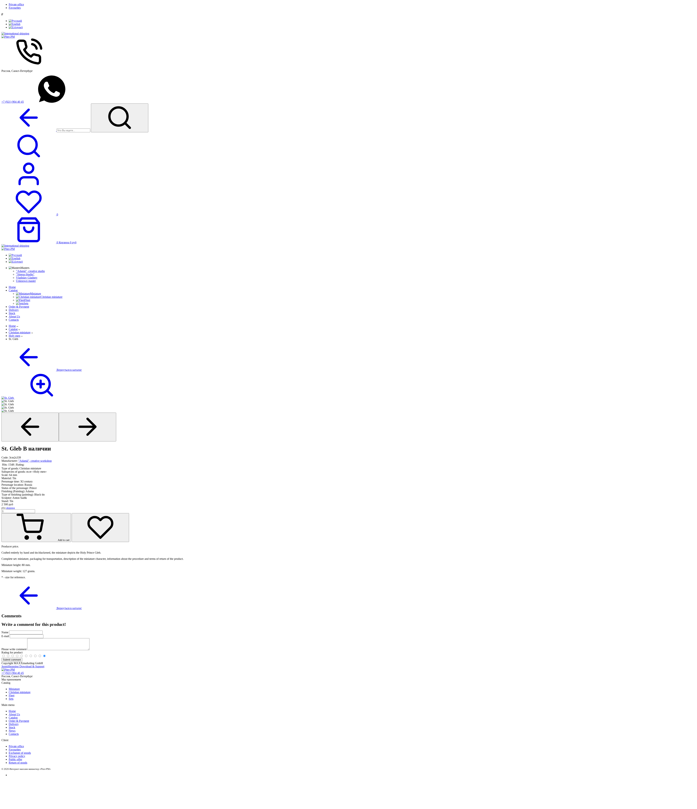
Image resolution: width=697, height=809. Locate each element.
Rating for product (12, 652)
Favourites (15, 7)
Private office (16, 4)
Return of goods (18, 762)
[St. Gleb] (35, 397)
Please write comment (14, 649)
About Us (14, 316)
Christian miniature (19, 332)
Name (4, 632)
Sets (11, 698)
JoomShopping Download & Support (22, 666)
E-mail (5, 636)
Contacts (14, 319)
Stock (12, 313)
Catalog (13, 290)
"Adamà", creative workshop (35, 460)
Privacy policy (17, 756)
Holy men (14, 335)
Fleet (11, 695)
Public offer (15, 759)
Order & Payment (19, 306)
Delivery (14, 309)
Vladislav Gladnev (26, 277)
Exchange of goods (20, 752)
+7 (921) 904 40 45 (12, 101)
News (12, 730)
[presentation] (30, 427)
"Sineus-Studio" (25, 274)
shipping (10, 507)
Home (12, 287)
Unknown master (26, 280)
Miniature (14, 688)
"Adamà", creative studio (30, 271)
